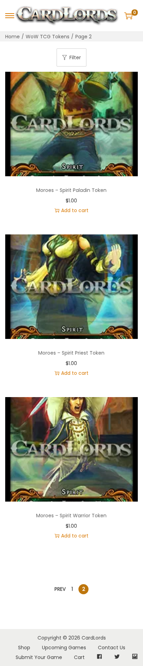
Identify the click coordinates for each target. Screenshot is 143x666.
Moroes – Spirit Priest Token (71, 352)
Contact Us (111, 647)
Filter (75, 57)
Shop (24, 647)
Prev (60, 589)
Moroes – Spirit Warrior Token (71, 515)
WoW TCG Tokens (47, 36)
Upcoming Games (64, 647)
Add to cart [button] (75, 210)
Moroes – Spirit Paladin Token (71, 190)
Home (12, 36)
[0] (128, 15)
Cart (79, 657)
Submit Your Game (39, 657)
